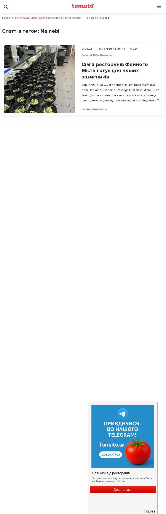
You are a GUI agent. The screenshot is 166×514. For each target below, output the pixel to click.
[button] (150, 509)
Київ (96, 55)
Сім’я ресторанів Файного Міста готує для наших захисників (115, 70)
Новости (106, 55)
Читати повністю (94, 109)
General (87, 55)
